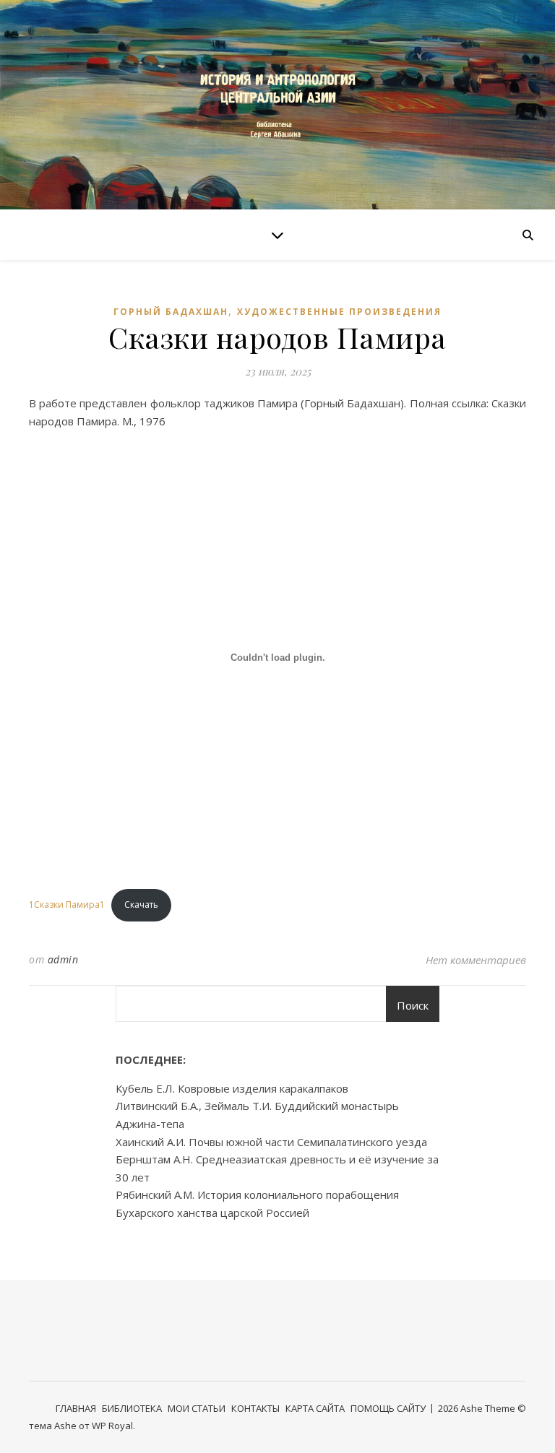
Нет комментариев (476, 960)
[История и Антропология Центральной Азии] (277, 104)
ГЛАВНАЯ (76, 1408)
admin (63, 959)
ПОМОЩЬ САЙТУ (388, 1408)
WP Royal (112, 1425)
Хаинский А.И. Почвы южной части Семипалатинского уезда (271, 1142)
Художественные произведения (339, 311)
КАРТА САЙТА (315, 1408)
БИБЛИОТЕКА (132, 1408)
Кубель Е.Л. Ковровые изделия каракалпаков (232, 1088)
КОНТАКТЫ (255, 1408)
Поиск (413, 1005)
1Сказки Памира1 (67, 904)
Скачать (141, 904)
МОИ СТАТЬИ (196, 1408)
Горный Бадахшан (170, 311)
